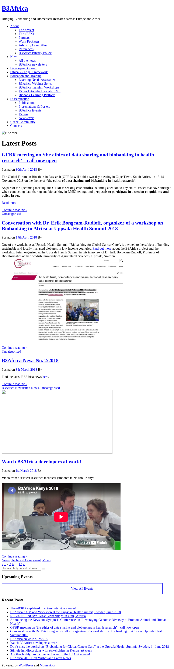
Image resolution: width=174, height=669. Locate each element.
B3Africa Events (30, 110)
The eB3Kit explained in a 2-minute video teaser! (43, 608)
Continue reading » (14, 210)
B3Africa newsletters (33, 64)
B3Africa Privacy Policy (35, 53)
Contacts (16, 125)
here (45, 377)
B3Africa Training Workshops (39, 87)
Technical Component (26, 560)
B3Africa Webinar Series (35, 83)
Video (46, 560)
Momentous (48, 665)
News (14, 57)
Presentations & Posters (34, 106)
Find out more (102, 248)
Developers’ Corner (23, 68)
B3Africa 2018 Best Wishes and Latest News (40, 658)
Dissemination (19, 99)
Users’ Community (22, 122)
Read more (9, 202)
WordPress (26, 665)
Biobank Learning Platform (37, 95)
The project (26, 30)
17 (20, 564)
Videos (23, 114)
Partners (24, 37)
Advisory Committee (33, 45)
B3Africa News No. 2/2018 (30, 360)
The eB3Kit (27, 34)
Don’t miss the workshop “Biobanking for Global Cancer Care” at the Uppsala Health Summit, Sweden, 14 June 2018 (89, 646)
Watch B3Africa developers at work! (41, 461)
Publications (27, 102)
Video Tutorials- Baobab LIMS (39, 91)
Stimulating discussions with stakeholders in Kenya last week (51, 650)
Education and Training (26, 76)
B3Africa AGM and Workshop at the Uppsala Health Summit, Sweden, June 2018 (65, 612)
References (26, 49)
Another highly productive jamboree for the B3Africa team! (50, 654)
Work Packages (29, 41)
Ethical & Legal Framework (29, 72)
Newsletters (26, 118)
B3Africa (15, 8)
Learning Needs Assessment (37, 79)
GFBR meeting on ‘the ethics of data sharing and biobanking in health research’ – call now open (74, 627)
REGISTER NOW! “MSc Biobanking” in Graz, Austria (48, 616)
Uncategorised (11, 214)
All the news (27, 60)
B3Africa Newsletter (15, 388)
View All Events (82, 588)
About (14, 26)
